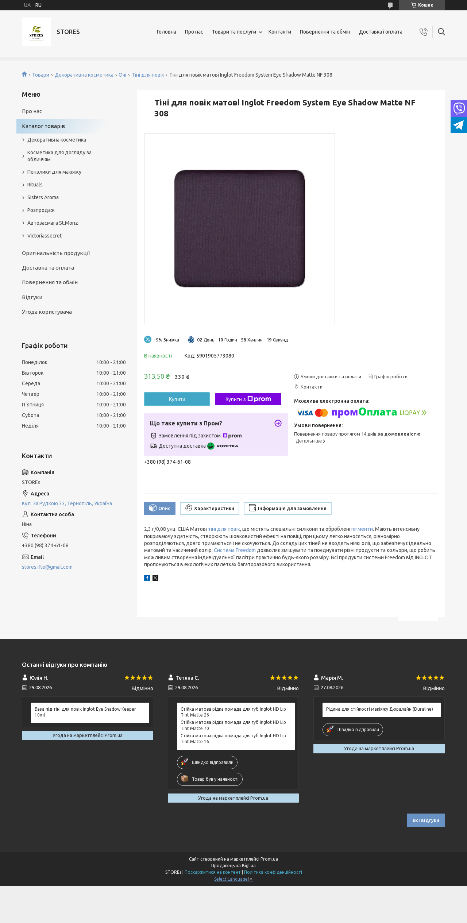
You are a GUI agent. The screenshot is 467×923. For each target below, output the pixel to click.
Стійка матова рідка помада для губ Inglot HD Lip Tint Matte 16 (233, 738)
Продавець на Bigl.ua (233, 865)
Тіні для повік (148, 75)
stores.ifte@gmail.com (47, 567)
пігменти (362, 529)
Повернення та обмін (325, 32)
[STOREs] (36, 32)
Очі (122, 75)
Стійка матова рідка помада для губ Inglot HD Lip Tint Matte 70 (233, 725)
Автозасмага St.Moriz (52, 223)
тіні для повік (224, 529)
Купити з (235, 399)
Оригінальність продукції (56, 253)
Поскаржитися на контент (213, 872)
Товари (40, 75)
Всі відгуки (426, 820)
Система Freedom (235, 550)
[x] (155, 579)
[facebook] (147, 579)
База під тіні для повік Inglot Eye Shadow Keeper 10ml (85, 712)
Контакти (280, 32)
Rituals (35, 185)
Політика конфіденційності (273, 872)
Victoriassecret (44, 236)
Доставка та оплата (48, 267)
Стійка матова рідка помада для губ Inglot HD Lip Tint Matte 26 (233, 712)
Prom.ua (269, 859)
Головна (166, 32)
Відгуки (32, 297)
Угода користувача (47, 312)
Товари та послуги (234, 32)
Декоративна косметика (84, 75)
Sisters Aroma (43, 197)
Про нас (194, 32)
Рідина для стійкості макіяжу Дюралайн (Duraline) (379, 709)
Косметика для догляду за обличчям (59, 156)
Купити (177, 399)
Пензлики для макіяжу (54, 172)
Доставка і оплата (380, 32)
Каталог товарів (43, 126)
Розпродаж (41, 210)
